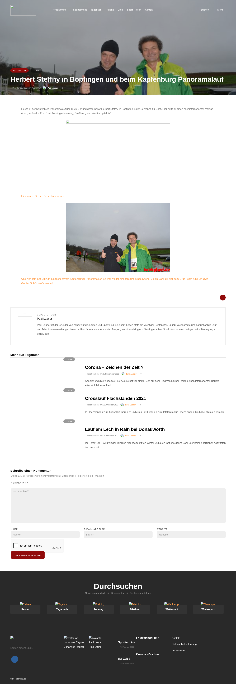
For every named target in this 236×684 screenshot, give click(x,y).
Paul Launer (53, 88)
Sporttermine (80, 9)
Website (162, 529)
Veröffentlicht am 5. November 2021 (103, 374)
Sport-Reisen (134, 9)
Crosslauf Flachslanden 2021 (115, 398)
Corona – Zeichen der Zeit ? (114, 367)
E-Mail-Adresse (95, 529)
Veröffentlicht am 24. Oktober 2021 (102, 436)
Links (120, 9)
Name (15, 529)
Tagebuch (96, 9)
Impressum (178, 650)
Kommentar (19, 483)
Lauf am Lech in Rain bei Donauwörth (125, 429)
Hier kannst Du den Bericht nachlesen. (43, 196)
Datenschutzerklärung (184, 644)
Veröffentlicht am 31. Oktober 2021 (102, 405)
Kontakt (149, 9)
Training (109, 9)
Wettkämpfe (60, 9)
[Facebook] (14, 659)
